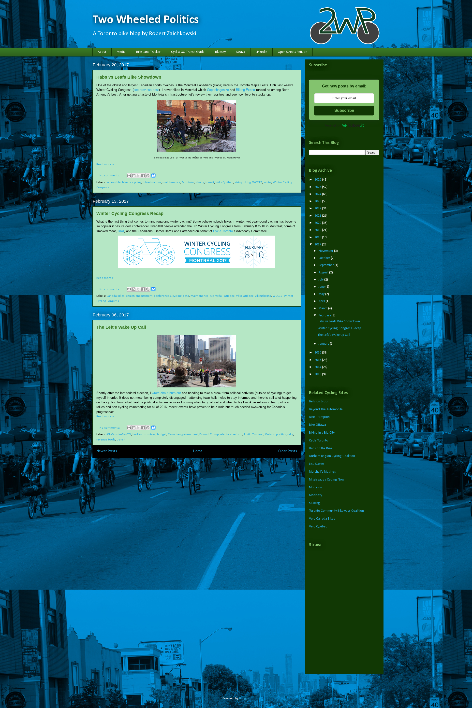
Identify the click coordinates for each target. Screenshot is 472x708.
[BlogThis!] (133, 175)
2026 (318, 180)
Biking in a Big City (322, 433)
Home (197, 451)
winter (268, 182)
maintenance (171, 182)
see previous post (146, 90)
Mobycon (315, 487)
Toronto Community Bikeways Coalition (336, 511)
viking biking (243, 182)
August (324, 272)
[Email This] (129, 175)
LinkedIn (261, 52)
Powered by (332, 125)
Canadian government (183, 434)
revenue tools (105, 439)
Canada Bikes (115, 295)
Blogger (244, 698)
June (322, 287)
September (327, 265)
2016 (318, 352)
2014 (318, 367)
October (325, 258)
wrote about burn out (166, 393)
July (321, 280)
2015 (318, 360)
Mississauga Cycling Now (326, 479)
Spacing (314, 503)
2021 (318, 216)
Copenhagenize (218, 90)
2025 (318, 187)
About (102, 52)
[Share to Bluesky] (153, 177)
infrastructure (152, 182)
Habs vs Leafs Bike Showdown (128, 77)
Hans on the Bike (320, 448)
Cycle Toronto (223, 231)
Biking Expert (245, 90)
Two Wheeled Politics (145, 20)
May (322, 294)
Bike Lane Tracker (148, 52)
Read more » (105, 164)
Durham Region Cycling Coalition (332, 456)
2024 (318, 194)
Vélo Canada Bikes (322, 519)
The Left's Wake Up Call (121, 327)
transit (210, 182)
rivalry (200, 182)
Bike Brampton (319, 417)
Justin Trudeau (254, 434)
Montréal (188, 182)
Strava (240, 52)
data (186, 295)
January (324, 344)
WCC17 (257, 182)
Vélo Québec (224, 182)
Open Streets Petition (292, 52)
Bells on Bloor (319, 401)
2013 (318, 374)
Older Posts (287, 451)
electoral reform (231, 434)
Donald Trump (209, 434)
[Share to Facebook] (143, 175)
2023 (318, 201)
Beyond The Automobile (326, 409)
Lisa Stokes (316, 464)
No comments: (110, 175)
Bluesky (220, 52)
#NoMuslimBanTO (118, 434)
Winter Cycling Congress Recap (129, 213)
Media (121, 52)
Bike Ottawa (317, 425)
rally (290, 434)
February (325, 315)
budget (161, 434)
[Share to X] (138, 175)
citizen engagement (139, 295)
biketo (126, 182)
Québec (229, 295)
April (322, 301)
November (326, 251)
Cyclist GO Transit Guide (188, 52)
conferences (162, 295)
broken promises (144, 434)
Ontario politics (275, 434)
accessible (113, 182)
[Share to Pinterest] (147, 175)
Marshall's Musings (322, 472)
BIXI (121, 231)
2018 (318, 237)
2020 (318, 223)
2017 (318, 244)
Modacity (315, 495)
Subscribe (344, 110)
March (323, 308)
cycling (136, 182)
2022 (318, 208)
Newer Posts (106, 451)
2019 (318, 230)
